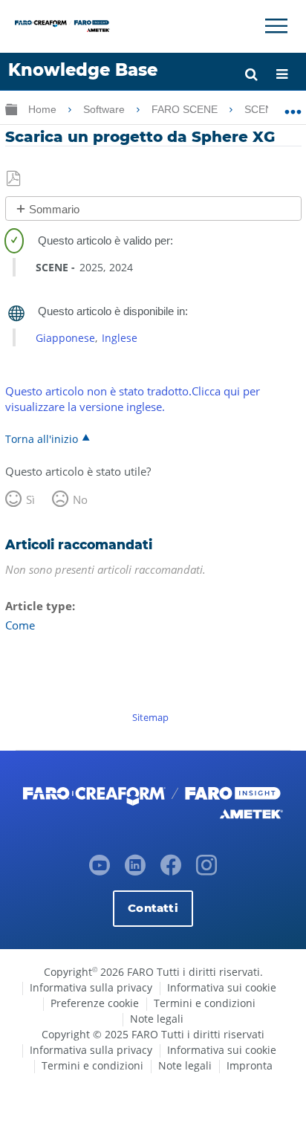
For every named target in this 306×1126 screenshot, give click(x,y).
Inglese (119, 338)
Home (43, 109)
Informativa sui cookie (221, 987)
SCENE (263, 109)
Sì (30, 499)
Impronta (250, 1065)
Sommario (54, 209)
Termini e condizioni (204, 1003)
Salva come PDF (14, 179)
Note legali (156, 1019)
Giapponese (65, 338)
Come (20, 625)
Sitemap (150, 717)
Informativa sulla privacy (91, 987)
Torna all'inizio (41, 438)
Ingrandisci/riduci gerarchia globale (11, 109)
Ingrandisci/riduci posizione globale (293, 106)
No (80, 499)
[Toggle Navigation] (276, 26)
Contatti (153, 908)
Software (105, 109)
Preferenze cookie (95, 1003)
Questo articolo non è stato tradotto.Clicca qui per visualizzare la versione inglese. (132, 399)
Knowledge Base (82, 69)
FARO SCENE (186, 109)
